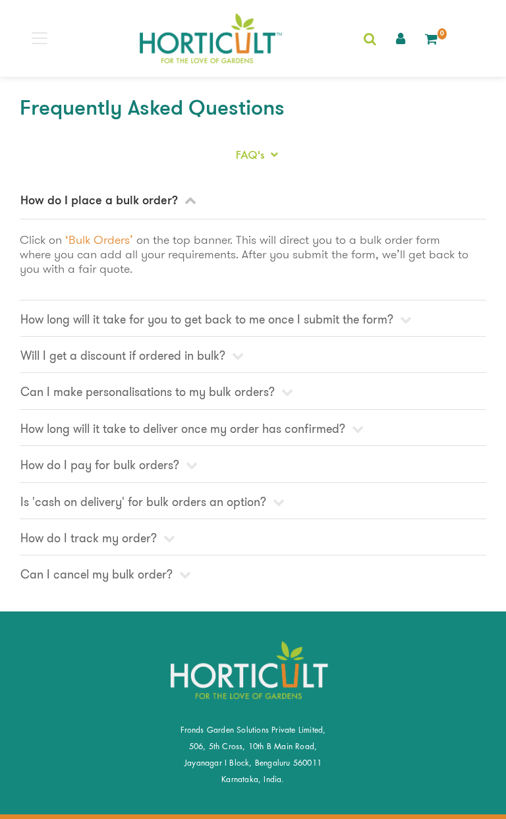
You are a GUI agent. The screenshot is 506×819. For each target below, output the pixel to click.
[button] (400, 38)
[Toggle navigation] (39, 38)
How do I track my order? (90, 538)
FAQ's (252, 154)
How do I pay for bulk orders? (101, 465)
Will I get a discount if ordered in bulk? (124, 355)
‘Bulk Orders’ (99, 239)
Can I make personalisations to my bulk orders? (149, 392)
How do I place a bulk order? (100, 202)
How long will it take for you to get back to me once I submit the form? (208, 319)
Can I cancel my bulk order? (98, 574)
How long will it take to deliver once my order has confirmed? (184, 429)
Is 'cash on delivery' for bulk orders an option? (144, 502)
